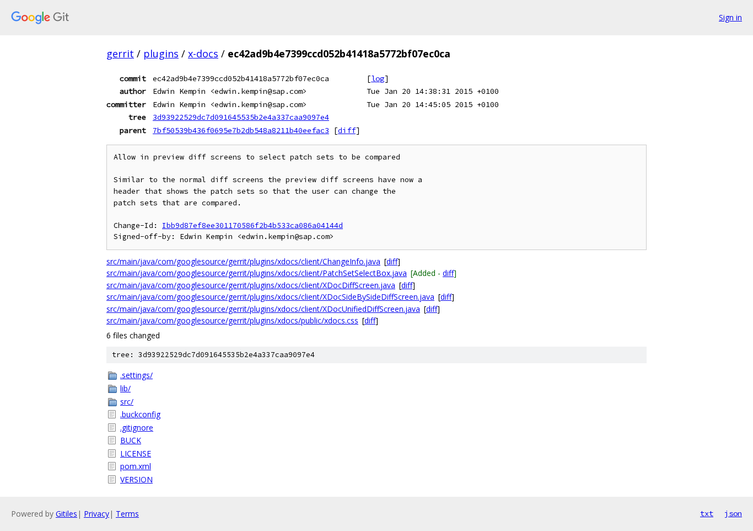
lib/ (125, 388)
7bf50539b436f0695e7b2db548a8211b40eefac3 (241, 130)
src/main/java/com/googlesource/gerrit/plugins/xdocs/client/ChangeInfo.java (243, 261)
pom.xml (135, 466)
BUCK (130, 440)
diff (347, 130)
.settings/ (136, 375)
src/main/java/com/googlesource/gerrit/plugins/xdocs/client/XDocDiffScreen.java (250, 285)
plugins (161, 53)
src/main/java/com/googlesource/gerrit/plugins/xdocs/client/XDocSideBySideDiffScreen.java (270, 296)
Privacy (96, 513)
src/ (126, 401)
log (377, 78)
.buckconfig (140, 414)
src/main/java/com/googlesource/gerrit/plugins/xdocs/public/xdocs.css (232, 320)
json (733, 513)
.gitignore (136, 427)
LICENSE (135, 453)
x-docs (203, 53)
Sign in (730, 17)
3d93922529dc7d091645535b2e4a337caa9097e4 (241, 117)
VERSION (136, 479)
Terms (127, 513)
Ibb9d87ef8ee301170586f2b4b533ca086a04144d (252, 225)
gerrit (120, 53)
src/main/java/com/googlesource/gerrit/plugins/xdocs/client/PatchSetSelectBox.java (256, 273)
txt (706, 513)
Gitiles (66, 513)
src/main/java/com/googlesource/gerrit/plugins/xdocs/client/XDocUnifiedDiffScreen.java (263, 309)
